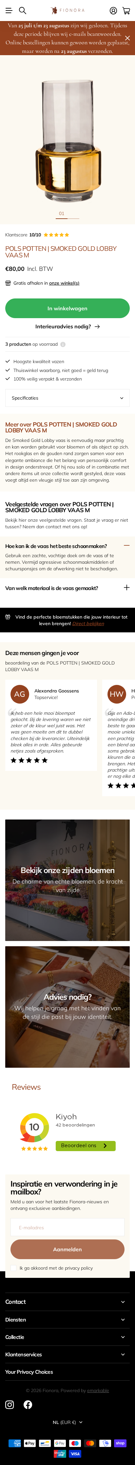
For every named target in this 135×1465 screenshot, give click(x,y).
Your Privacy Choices (29, 1371)
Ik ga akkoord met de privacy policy (56, 1268)
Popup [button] (63, 344)
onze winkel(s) (64, 283)
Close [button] (67, 1302)
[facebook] (28, 1405)
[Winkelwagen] (126, 10)
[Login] (113, 10)
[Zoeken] (22, 10)
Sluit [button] (127, 38)
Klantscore (23, 235)
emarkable (98, 1390)
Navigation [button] (8, 10)
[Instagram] (9, 1405)
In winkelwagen (67, 308)
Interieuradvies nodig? (64, 326)
